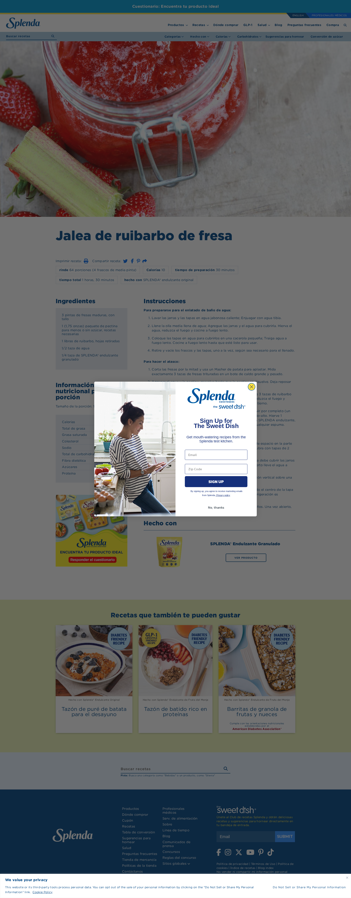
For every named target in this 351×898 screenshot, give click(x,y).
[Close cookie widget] (347, 878)
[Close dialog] (251, 386)
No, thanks (216, 507)
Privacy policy (223, 495)
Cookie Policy (42, 892)
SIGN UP (216, 482)
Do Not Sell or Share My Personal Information (309, 887)
